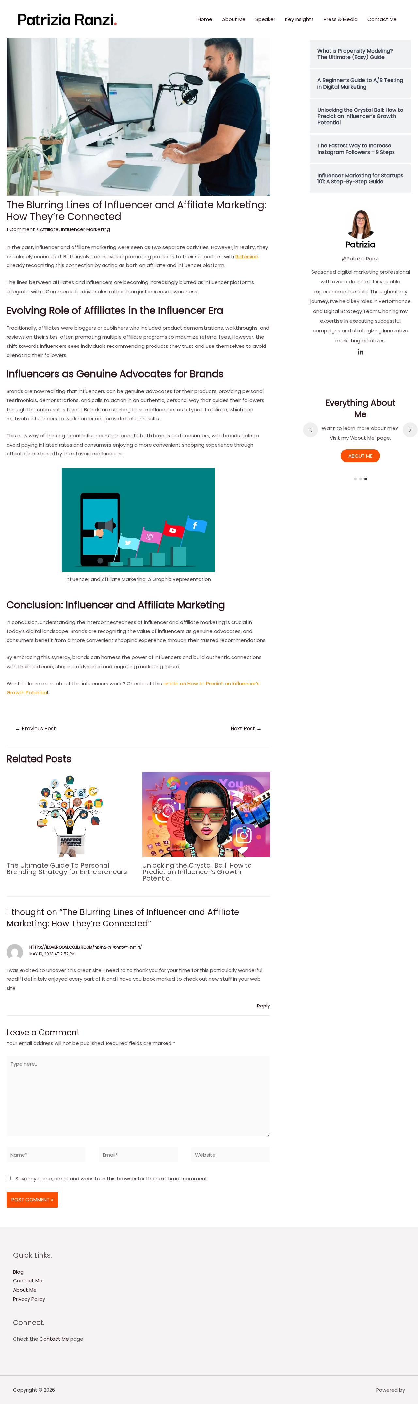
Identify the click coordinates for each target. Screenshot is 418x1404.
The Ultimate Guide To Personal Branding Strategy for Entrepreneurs (67, 868)
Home (205, 19)
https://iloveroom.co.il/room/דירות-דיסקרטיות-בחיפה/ (85, 947)
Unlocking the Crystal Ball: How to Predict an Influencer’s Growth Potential (197, 872)
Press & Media (341, 19)
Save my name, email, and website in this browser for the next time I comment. (111, 1178)
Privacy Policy (29, 1298)
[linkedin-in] (360, 352)
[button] (355, 479)
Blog (18, 1271)
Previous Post (35, 728)
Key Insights (299, 19)
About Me (234, 19)
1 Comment (21, 229)
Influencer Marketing (85, 229)
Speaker (265, 19)
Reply (263, 1005)
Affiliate (49, 229)
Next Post (246, 728)
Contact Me (382, 19)
